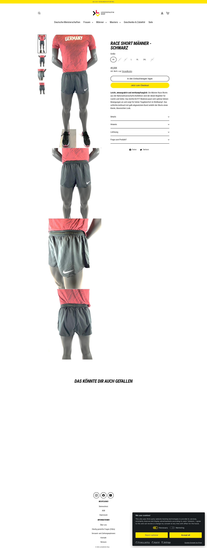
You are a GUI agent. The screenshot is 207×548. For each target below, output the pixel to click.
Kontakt (103, 538)
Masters (114, 22)
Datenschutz (103, 506)
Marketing (180, 528)
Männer (100, 22)
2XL (144, 59)
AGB (103, 511)
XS (113, 59)
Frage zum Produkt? (119, 140)
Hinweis (114, 124)
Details (113, 117)
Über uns (103, 525)
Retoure (103, 542)
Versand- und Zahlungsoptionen (103, 533)
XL (137, 59)
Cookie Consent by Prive (193, 542)
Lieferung (114, 132)
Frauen (87, 22)
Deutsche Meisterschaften (67, 22)
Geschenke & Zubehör (134, 22)
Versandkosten (127, 71)
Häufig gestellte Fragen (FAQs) (103, 529)
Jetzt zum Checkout (140, 85)
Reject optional (151, 535)
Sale (151, 22)
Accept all (185, 535)
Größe (113, 54)
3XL (152, 59)
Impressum (103, 515)
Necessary (163, 528)
